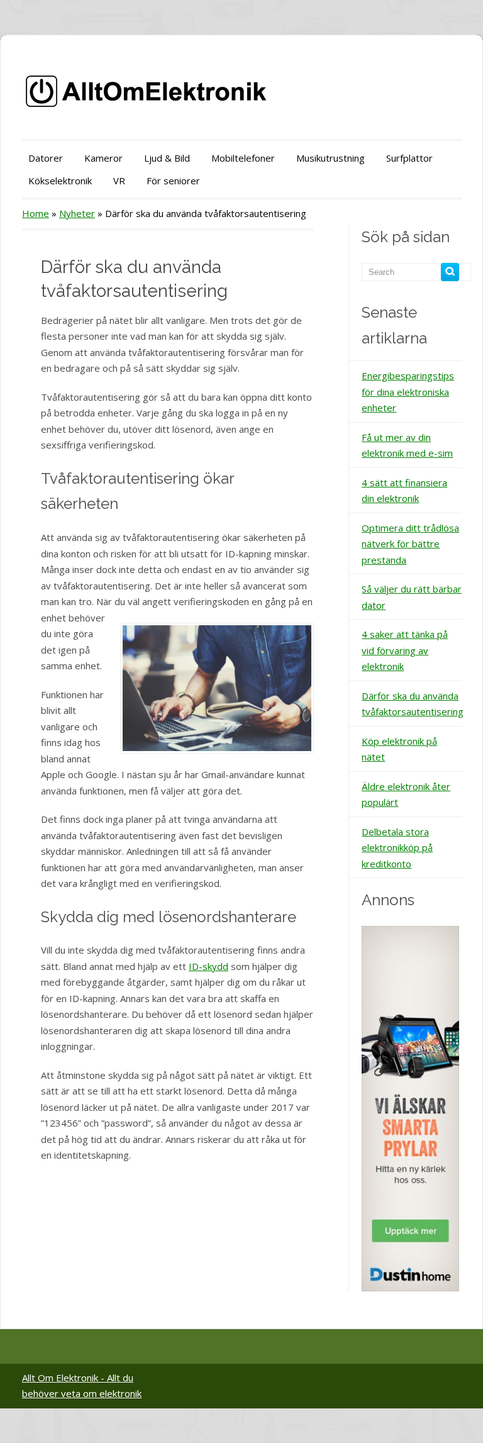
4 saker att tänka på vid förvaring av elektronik (405, 650)
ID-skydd (208, 966)
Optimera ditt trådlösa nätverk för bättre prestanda (410, 543)
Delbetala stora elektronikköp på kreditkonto (397, 847)
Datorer (45, 158)
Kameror (103, 158)
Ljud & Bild (167, 158)
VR (119, 180)
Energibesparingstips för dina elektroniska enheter (408, 391)
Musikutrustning (330, 158)
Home (35, 213)
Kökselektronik (60, 180)
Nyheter (77, 213)
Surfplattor (409, 158)
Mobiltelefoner (243, 158)
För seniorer (173, 180)
